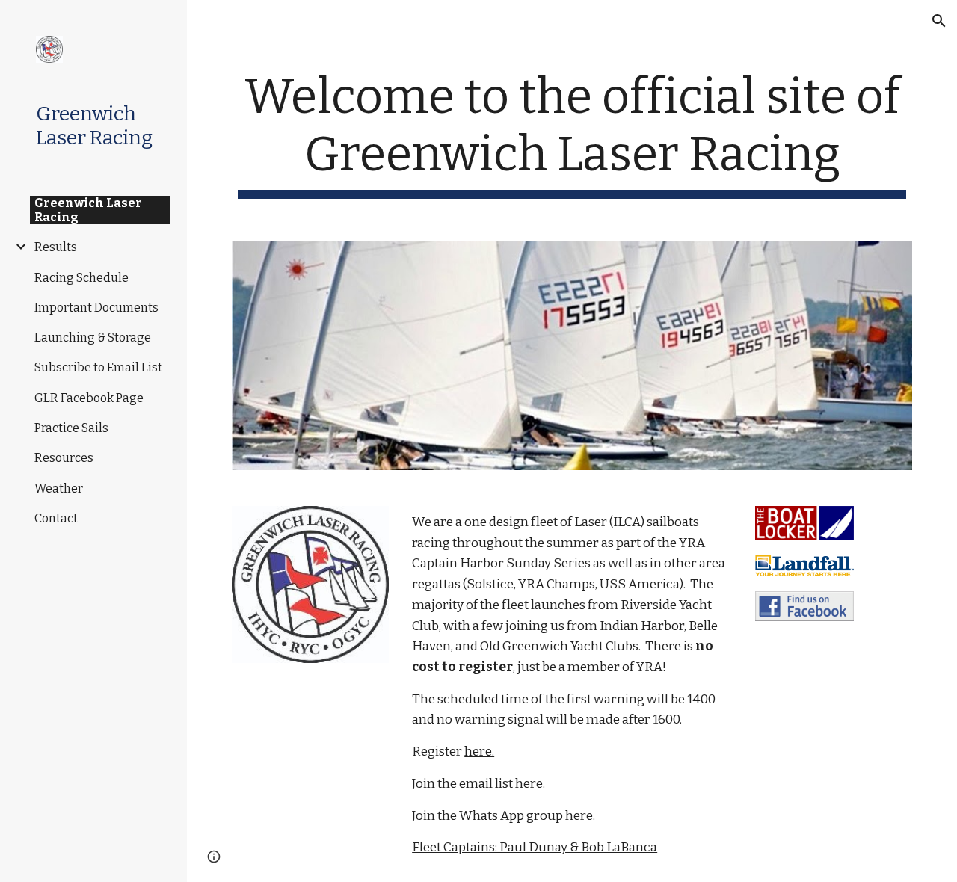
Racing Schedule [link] (81, 278)
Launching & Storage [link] (92, 337)
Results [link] (55, 247)
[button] (939, 21)
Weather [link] (58, 488)
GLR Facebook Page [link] (89, 398)
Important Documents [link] (96, 307)
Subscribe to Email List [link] (98, 367)
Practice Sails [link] (71, 428)
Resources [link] (63, 458)
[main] (572, 134)
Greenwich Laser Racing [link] (88, 210)
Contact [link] (56, 518)
